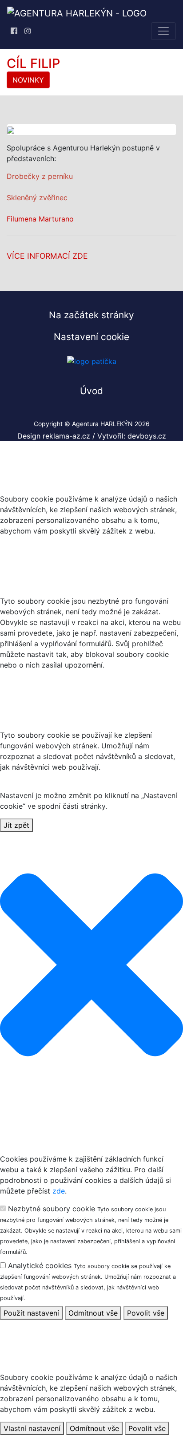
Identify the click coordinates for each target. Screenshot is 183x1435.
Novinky (28, 79)
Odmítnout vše (93, 1312)
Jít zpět (16, 825)
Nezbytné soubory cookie (91, 1229)
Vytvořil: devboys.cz (131, 435)
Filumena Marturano (40, 218)
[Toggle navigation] (163, 31)
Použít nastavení (31, 1312)
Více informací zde (47, 256)
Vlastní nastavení (32, 1428)
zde (58, 1190)
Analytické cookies (88, 1281)
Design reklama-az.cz (54, 435)
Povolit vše (145, 1312)
